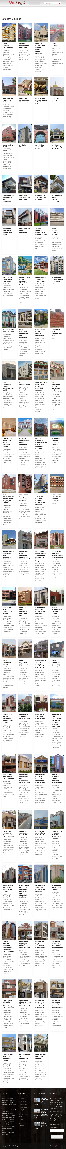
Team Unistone (60, 1146)
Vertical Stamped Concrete (23, 1124)
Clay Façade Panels (25, 1107)
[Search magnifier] (60, 3)
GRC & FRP (23, 1104)
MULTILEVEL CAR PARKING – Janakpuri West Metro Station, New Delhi (41, 1113)
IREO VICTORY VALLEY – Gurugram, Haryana (40, 1125)
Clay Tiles (23, 1110)
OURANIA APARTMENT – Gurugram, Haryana (41, 1101)
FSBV (22, 1119)
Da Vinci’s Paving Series (23, 1115)
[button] (34, 3)
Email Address (54, 1127)
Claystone (23, 1101)
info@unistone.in (57, 1111)
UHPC (22, 1099)
